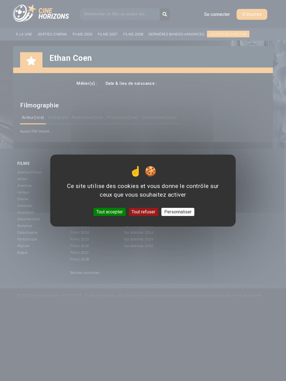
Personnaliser (178, 211)
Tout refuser (143, 211)
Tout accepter (109, 211)
